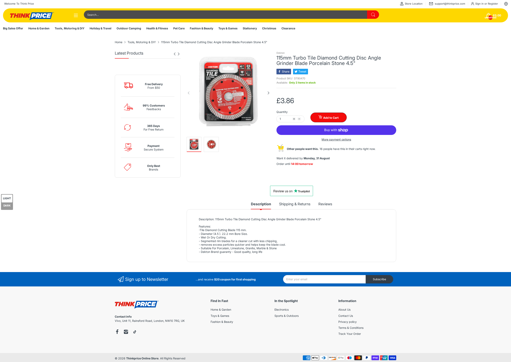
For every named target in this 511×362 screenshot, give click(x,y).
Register (493, 3)
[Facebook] (117, 332)
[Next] (175, 54)
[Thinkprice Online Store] (32, 15)
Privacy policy (347, 321)
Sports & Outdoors (286, 315)
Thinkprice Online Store (142, 358)
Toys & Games (220, 315)
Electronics (281, 309)
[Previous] (179, 54)
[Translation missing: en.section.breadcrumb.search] (373, 14)
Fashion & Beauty (222, 321)
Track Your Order (349, 333)
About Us (344, 309)
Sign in (479, 3)
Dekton (280, 52)
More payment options (336, 139)
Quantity (282, 112)
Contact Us (345, 315)
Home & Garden (221, 309)
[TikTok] (134, 332)
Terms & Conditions (350, 327)
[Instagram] (126, 332)
